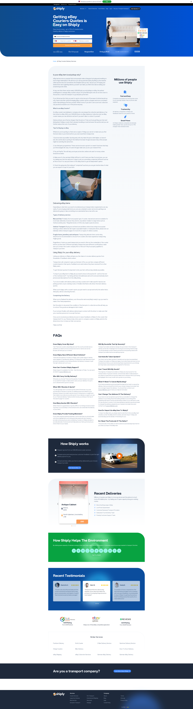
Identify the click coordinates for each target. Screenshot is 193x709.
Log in (110, 8)
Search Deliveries (92, 8)
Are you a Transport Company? (121, 8)
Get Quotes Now (73, 468)
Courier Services (74, 696)
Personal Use (57, 4)
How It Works (101, 8)
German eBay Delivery (104, 655)
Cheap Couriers (57, 649)
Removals (89, 700)
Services (82, 8)
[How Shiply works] (119, 456)
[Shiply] (59, 8)
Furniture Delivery (58, 643)
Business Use (64, 4)
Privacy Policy (124, 700)
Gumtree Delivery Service (127, 643)
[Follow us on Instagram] (124, 707)
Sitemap (123, 698)
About (105, 696)
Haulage (89, 702)
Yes (107, 1)
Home (54, 61)
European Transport (75, 702)
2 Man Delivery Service (104, 643)
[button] (89, 504)
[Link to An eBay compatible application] (96, 619)
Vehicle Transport (59, 227)
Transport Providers (72, 4)
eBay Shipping (57, 655)
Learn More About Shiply (121, 671)
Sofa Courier (79, 643)
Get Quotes (134, 8)
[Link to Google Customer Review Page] (67, 619)
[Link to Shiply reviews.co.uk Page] (125, 619)
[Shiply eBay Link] (127, 707)
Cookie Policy (107, 702)
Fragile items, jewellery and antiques (65, 235)
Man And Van (73, 700)
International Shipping (92, 698)
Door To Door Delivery (126, 649)
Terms (122, 696)
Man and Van (57, 219)
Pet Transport (90, 696)
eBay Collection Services (83, 655)
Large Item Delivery (75, 698)
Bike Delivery (79, 649)
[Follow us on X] (122, 707)
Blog (105, 698)
